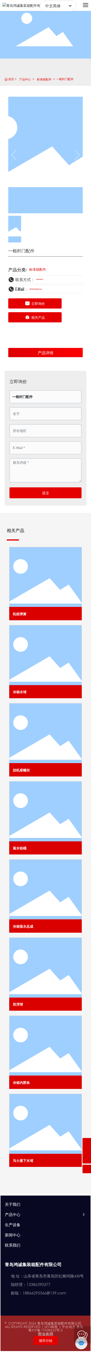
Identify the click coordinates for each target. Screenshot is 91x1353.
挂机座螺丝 (21, 769)
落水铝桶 (19, 847)
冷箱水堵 (19, 691)
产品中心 (25, 79)
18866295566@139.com (35, 289)
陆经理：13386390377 (30, 1284)
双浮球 (18, 1004)
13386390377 (39, 279)
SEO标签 (51, 1327)
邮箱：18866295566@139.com (38, 1293)
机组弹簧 (19, 613)
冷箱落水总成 (23, 926)
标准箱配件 (44, 79)
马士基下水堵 (23, 1160)
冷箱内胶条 (21, 1082)
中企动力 (68, 1327)
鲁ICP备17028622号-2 (45, 1330)
